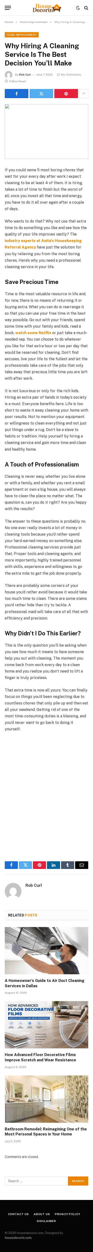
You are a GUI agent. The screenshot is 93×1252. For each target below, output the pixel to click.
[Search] (85, 7)
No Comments (71, 74)
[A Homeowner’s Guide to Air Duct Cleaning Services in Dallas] (46, 950)
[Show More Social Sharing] (83, 93)
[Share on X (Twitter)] (41, 93)
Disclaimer (46, 1221)
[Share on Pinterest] (66, 93)
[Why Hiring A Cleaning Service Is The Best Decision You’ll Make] (46, 131)
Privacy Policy (67, 1214)
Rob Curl (25, 74)
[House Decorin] (46, 8)
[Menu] (8, 7)
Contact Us (18, 1214)
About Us (42, 1214)
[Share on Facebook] (16, 93)
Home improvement (22, 34)
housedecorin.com (18, 1238)
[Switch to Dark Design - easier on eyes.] (78, 8)
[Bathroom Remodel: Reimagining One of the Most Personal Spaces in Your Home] (46, 1099)
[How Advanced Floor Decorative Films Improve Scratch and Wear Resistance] (46, 1024)
